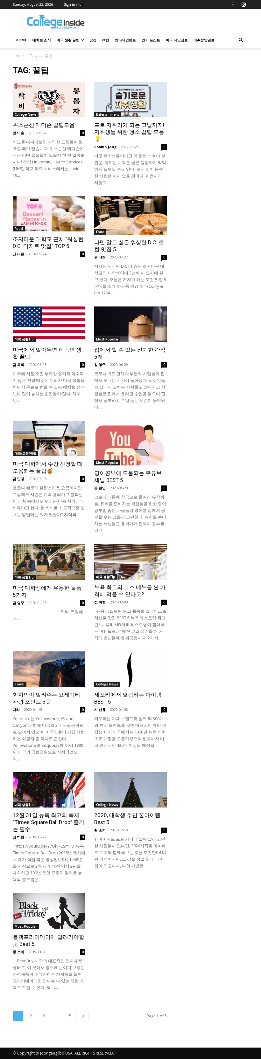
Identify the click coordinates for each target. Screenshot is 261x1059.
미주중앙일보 (204, 40)
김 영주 (100, 364)
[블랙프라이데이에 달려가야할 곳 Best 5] (49, 911)
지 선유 (100, 709)
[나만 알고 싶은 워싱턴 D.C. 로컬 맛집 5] (130, 215)
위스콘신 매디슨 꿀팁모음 (44, 125)
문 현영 (100, 487)
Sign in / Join (74, 4)
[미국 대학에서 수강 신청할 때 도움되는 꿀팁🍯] (49, 438)
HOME (21, 40)
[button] (240, 40)
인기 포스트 (151, 40)
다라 (16, 709)
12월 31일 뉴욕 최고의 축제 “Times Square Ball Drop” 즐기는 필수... (48, 822)
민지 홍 (18, 132)
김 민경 (18, 478)
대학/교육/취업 (25, 453)
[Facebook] (233, 4)
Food (19, 228)
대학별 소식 (41, 40)
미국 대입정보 (177, 40)
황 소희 (100, 830)
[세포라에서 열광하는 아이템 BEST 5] (130, 669)
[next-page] (83, 1016)
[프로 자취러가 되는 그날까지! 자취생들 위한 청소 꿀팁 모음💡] (130, 99)
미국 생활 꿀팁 (68, 40)
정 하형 (100, 602)
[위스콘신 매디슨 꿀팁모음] (49, 99)
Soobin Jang (105, 146)
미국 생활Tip (24, 339)
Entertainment (107, 114)
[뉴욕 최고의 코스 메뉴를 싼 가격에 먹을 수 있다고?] (130, 562)
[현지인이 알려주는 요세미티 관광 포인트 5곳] (49, 669)
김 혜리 (18, 364)
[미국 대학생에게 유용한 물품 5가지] (49, 562)
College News (26, 114)
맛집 (92, 40)
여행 (105, 40)
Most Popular (107, 339)
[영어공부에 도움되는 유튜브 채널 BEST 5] (130, 443)
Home (18, 55)
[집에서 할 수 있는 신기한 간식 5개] (130, 324)
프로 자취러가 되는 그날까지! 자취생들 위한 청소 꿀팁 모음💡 (129, 132)
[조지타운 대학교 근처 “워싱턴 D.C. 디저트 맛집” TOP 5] (49, 214)
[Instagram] (243, 4)
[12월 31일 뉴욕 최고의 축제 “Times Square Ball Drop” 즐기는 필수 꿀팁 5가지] (49, 790)
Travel (20, 684)
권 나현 (18, 253)
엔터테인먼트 (125, 40)
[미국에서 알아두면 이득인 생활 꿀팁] (49, 324)
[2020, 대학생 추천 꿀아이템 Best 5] (130, 790)
